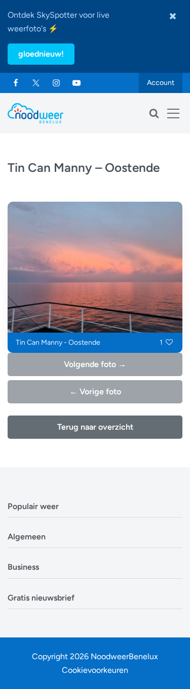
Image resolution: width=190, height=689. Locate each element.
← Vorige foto (95, 391)
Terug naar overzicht (95, 427)
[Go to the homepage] (35, 113)
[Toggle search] (154, 113)
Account (160, 82)
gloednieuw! (41, 54)
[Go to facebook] (16, 83)
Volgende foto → (95, 364)
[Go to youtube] (76, 83)
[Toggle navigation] (173, 113)
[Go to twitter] (36, 83)
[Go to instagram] (56, 83)
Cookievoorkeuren (95, 670)
